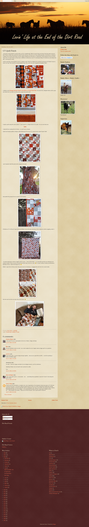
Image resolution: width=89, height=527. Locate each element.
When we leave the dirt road (54, 491)
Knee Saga (6, 475)
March (6, 483)
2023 (5, 489)
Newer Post (4, 400)
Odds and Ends (52, 468)
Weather (50, 489)
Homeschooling (52, 465)
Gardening (51, 463)
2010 (5, 514)
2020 (5, 495)
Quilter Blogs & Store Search (9, 440)
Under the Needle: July (8, 469)
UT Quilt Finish (7, 471)
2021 (5, 493)
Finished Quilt (9, 332)
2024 (5, 456)
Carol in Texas (9, 383)
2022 (5, 491)
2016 (5, 503)
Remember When (52, 481)
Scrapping (51, 484)
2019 (5, 497)
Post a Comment (8, 394)
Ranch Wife (64, 49)
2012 (5, 510)
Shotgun (50, 488)
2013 (5, 508)
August (6, 466)
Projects (50, 472)
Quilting (13, 332)
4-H (49, 452)
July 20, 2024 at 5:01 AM (11, 342)
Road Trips (51, 482)
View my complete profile (65, 51)
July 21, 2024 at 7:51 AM (11, 358)
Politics (50, 470)
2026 (5, 452)
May (6, 479)
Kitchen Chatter (52, 467)
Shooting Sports (52, 486)
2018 (5, 499)
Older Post (55, 400)
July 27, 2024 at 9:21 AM (11, 392)
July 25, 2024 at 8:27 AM (11, 379)
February (6, 485)
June (6, 477)
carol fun (8, 354)
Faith (50, 458)
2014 (5, 507)
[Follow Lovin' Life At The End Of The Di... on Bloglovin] (66, 58)
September (7, 464)
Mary (7, 346)
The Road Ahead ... (8, 473)
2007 (5, 520)
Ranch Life (51, 477)
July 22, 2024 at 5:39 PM (11, 370)
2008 (5, 518)
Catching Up (51, 456)
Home (29, 400)
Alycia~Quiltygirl (9, 375)
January (6, 487)
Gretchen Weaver (9, 339)
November (7, 460)
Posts (5, 416)
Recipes (50, 479)
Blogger (54, 524)
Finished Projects (52, 460)
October (6, 462)
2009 (5, 516)
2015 (5, 505)
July (6, 468)
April (6, 481)
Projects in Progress (53, 474)
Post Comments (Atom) (12, 403)
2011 (5, 512)
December (7, 458)
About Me (51, 454)
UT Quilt (17, 332)
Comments (6, 418)
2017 (5, 501)
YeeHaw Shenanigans (53, 493)
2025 (5, 454)
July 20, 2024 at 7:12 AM (11, 350)
